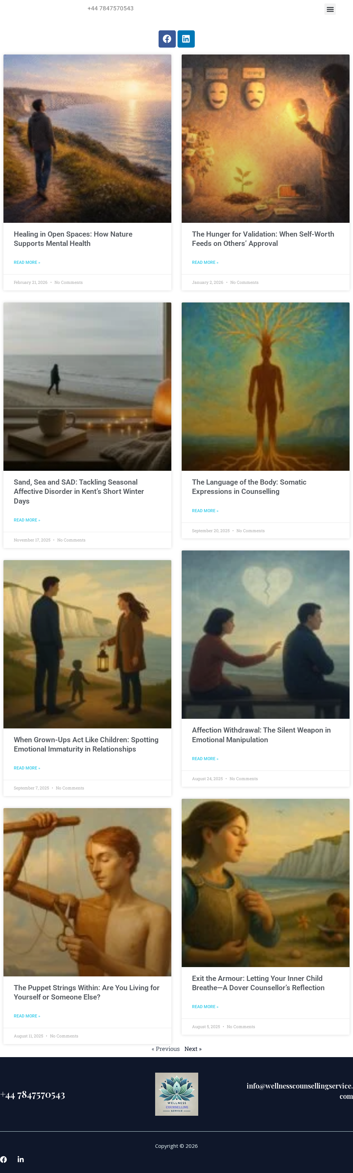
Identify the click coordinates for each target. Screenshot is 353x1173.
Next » (193, 1049)
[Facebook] (3, 1159)
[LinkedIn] (20, 1159)
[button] (330, 9)
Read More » (27, 262)
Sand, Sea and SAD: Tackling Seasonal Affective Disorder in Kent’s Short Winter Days (79, 491)
